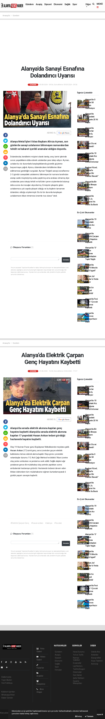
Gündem (29, 4)
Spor (74, 4)
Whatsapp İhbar (8, 695)
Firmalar (58, 670)
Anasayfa (6, 16)
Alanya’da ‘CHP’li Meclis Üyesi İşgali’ (91, 268)
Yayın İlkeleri (6, 680)
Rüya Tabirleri (97, 661)
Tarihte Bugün (79, 669)
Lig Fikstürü (77, 666)
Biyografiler (96, 658)
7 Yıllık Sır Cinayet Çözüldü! (89, 290)
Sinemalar (77, 672)
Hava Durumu (78, 652)
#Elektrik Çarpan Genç (20, 523)
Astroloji (94, 664)
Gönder (66, 260)
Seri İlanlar (77, 675)
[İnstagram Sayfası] (12, 662)
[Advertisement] (52, 42)
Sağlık (67, 4)
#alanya (48, 523)
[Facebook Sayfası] (2, 662)
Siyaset (48, 4)
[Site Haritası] (3, 667)
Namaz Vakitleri (76, 659)
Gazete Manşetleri (77, 682)
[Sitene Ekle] (8, 667)
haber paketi (5, 716)
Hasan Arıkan (16, 450)
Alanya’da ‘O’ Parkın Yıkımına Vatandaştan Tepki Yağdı (91, 253)
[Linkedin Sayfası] (22, 662)
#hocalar (58, 523)
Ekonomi (58, 4)
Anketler (94, 655)
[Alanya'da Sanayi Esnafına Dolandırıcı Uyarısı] (37, 109)
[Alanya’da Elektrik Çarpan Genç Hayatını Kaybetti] (37, 395)
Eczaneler (77, 663)
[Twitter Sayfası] (7, 662)
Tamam (90, 716)
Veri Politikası (6, 683)
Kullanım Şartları (8, 692)
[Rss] (26, 662)
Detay (79, 716)
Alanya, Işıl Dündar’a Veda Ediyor (91, 279)
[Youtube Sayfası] (17, 662)
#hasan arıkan (37, 523)
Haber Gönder (7, 698)
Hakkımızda (6, 677)
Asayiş (39, 4)
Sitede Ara (95, 652)
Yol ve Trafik (78, 655)
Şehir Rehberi (78, 678)
